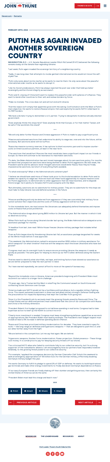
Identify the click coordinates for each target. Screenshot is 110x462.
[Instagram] (57, 454)
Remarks (18, 16)
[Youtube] (62, 454)
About (81, 436)
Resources (68, 436)
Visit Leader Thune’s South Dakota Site (55, 447)
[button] (14, 391)
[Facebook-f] (53, 454)
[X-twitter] (48, 454)
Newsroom (7, 16)
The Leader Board (49, 436)
